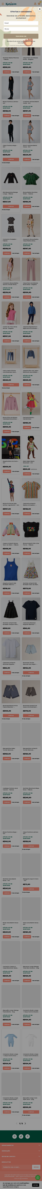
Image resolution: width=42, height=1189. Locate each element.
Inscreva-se (21, 36)
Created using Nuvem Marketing (21, 45)
